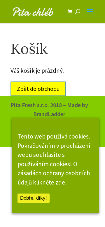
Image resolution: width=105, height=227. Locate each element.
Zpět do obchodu (38, 88)
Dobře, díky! (33, 198)
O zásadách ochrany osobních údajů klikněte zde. (54, 173)
